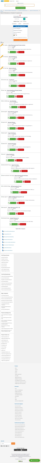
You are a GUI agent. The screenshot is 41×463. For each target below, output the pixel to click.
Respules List (3, 348)
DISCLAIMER (16, 375)
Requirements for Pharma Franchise (5, 326)
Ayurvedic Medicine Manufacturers (20, 426)
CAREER (16, 371)
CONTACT (16, 369)
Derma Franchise (4, 264)
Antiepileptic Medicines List (5, 352)
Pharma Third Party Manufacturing (6, 276)
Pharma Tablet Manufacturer (6, 288)
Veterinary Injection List (5, 336)
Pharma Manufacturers (18, 435)
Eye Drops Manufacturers (5, 309)
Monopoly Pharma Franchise (19, 410)
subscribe (13, 443)
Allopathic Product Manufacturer (6, 279)
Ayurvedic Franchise (4, 257)
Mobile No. (15, 33)
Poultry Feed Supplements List (6, 353)
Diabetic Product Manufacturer (6, 284)
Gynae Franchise (4, 265)
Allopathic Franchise (4, 259)
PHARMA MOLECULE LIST (18, 393)
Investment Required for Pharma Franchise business (6, 324)
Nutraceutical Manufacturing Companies (6, 307)
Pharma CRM (7, 1)
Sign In (17, 1)
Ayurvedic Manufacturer (5, 277)
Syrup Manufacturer (4, 286)
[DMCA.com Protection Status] (20, 461)
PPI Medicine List (4, 345)
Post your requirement (20, 7)
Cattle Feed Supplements (5, 360)
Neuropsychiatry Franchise (5, 267)
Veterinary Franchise (4, 262)
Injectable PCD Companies (18, 407)
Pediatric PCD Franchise (18, 416)
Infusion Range (3, 346)
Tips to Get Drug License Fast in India (6, 318)
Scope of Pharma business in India (7, 328)
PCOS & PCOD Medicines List (6, 357)
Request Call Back (35, 460)
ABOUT (16, 368)
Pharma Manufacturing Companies (7, 302)
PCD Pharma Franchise (5, 295)
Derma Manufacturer (4, 281)
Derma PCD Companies (18, 415)
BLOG (16, 388)
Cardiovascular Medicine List (6, 355)
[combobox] (19, 5)
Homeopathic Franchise (5, 260)
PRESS (16, 399)
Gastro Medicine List (4, 340)
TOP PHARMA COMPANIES (18, 394)
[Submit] (6, 5)
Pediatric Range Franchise (5, 270)
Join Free (12, 1)
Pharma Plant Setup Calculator (20, 383)
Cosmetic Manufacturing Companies (5, 304)
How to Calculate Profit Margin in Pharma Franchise (6, 321)
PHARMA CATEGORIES (18, 391)
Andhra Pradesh (26, 23)
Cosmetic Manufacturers (18, 432)
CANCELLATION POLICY (18, 377)
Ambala (20, 23)
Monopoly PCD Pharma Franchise (6, 300)
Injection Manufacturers (18, 434)
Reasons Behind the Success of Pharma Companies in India (6, 331)
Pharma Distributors (18, 419)
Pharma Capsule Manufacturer (6, 289)
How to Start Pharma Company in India (6, 315)
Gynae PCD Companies (18, 412)
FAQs (15, 397)
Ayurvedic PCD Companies (19, 418)
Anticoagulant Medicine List (5, 358)
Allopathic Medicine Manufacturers (20, 429)
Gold (21, 21)
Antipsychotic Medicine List (5, 338)
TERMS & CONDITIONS (18, 374)
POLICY (16, 372)
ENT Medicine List (4, 343)
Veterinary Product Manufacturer (6, 283)
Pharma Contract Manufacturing (6, 298)
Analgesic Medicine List (5, 341)
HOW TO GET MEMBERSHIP (19, 390)
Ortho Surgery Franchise (5, 269)
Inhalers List (3, 350)
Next (20, 39)
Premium (24, 21)
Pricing (2, 1)
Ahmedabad (14, 23)
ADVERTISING (17, 396)
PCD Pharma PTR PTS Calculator (20, 380)
